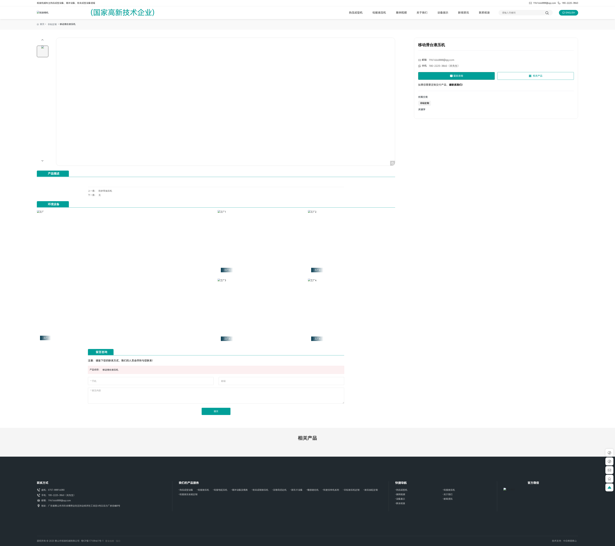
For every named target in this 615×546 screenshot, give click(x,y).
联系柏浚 (400, 503)
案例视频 (400, 494)
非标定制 (52, 24)
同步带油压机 (105, 191)
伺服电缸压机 (220, 490)
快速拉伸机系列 (331, 490)
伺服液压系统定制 (188, 494)
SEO (118, 541)
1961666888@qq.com (544, 3)
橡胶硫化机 (313, 490)
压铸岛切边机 (280, 490)
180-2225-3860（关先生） (444, 65)
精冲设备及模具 (240, 490)
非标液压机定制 (352, 490)
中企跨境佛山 (570, 541)
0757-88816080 (56, 490)
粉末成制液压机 (260, 490)
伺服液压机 (203, 490)
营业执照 (109, 541)
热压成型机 (401, 490)
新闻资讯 (448, 499)
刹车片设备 (297, 490)
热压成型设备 (186, 490)
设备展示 (400, 499)
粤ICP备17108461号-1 (92, 541)
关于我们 (448, 494)
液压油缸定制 (371, 490)
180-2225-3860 (569, 3)
